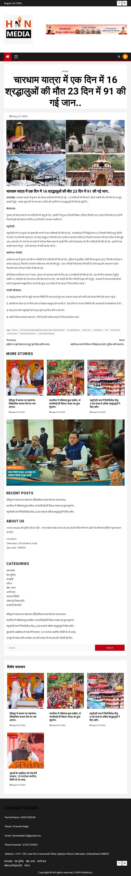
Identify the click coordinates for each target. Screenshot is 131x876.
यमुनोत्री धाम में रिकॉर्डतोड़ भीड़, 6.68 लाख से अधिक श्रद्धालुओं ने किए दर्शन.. (105, 403)
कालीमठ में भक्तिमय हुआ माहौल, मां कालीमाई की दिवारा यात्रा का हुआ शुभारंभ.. (65, 403)
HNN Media (82, 872)
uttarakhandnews (28, 333)
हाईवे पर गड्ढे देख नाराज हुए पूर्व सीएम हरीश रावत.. (28, 342)
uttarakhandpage (46, 333)
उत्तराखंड (65, 71)
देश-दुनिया (11, 574)
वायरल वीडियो (12, 596)
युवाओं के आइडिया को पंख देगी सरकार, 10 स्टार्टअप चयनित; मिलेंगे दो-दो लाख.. (41, 631)
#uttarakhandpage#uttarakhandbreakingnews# (42, 330)
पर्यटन (9, 583)
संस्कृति (9, 578)
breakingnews (73, 330)
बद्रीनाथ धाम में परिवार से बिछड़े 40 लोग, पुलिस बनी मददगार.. (97, 342)
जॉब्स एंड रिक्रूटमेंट (15, 600)
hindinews (98, 330)
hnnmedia (115, 330)
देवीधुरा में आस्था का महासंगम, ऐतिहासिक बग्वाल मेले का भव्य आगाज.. (22, 403)
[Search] (119, 57)
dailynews (86, 330)
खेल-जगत (10, 587)
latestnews (12, 333)
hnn (106, 330)
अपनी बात (10, 591)
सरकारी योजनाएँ (13, 604)
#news (15, 330)
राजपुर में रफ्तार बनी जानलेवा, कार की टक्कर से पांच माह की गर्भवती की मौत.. (39, 637)
